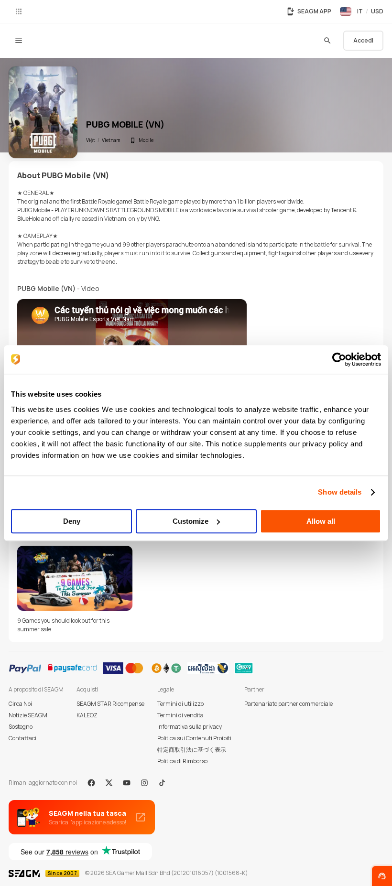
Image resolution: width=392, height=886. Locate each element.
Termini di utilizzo (180, 704)
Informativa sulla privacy (189, 727)
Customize (190, 521)
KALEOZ (87, 715)
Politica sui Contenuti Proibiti (194, 738)
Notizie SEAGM (28, 715)
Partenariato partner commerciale (288, 704)
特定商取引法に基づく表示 (191, 750)
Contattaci (22, 738)
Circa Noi (20, 704)
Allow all (320, 521)
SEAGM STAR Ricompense (110, 704)
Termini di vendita (180, 715)
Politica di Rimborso (182, 761)
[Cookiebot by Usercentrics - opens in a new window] (339, 359)
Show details (339, 492)
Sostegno (21, 727)
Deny (71, 521)
